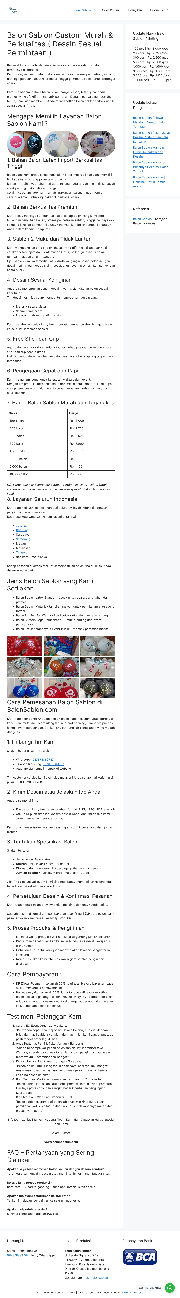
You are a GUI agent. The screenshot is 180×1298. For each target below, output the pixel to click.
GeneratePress (133, 1292)
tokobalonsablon (96, 1277)
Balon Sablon (82, 10)
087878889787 (43, 759)
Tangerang (23, 552)
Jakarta (21, 525)
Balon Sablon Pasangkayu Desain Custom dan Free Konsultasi (151, 137)
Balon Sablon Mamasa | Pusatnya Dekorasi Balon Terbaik (150, 167)
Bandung (22, 530)
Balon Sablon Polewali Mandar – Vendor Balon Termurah (149, 122)
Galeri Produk (110, 10)
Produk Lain (157, 10)
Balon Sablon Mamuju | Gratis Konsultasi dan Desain (149, 152)
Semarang (23, 539)
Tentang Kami (134, 10)
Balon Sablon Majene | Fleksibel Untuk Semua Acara (149, 182)
